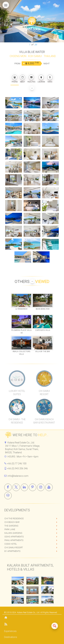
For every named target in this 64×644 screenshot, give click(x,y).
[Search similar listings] (54, 626)
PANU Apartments (13, 540)
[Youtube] (49, 487)
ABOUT (22, 82)
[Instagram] (40, 487)
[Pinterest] (32, 487)
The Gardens (11, 525)
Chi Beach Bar (12, 522)
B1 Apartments (12, 551)
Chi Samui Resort (13, 547)
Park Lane (9, 529)
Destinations (10, 637)
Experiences (10, 631)
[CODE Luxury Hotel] (17, 378)
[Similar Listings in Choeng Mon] (54, 626)
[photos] (14, 77)
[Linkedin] (24, 487)
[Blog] (32, 624)
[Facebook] (8, 487)
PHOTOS (15, 82)
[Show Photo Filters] (32, 88)
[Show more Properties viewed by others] (32, 281)
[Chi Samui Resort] (44, 378)
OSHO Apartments (14, 536)
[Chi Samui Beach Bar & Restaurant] (44, 407)
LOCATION (41, 82)
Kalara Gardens (13, 533)
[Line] (8, 495)
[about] (22, 77)
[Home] (32, 617)
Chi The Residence (14, 518)
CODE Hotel (10, 544)
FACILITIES (31, 82)
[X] (16, 487)
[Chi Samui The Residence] (17, 407)
